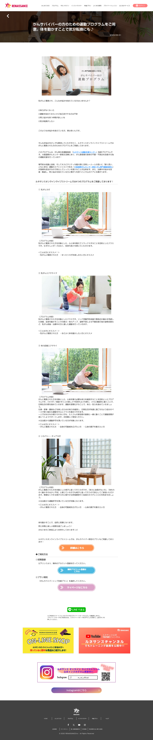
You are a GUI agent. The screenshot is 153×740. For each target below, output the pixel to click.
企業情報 (54, 729)
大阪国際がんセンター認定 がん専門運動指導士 (93, 167)
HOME (46, 718)
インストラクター (76, 6)
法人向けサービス (124, 6)
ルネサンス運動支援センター (84, 152)
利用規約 (84, 729)
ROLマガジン (65, 6)
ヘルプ (107, 718)
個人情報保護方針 (75, 729)
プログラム (55, 6)
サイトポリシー (65, 729)
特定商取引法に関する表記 (95, 729)
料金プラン (87, 6)
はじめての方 (45, 6)
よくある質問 (97, 6)
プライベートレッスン (110, 6)
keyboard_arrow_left (8, 16)
